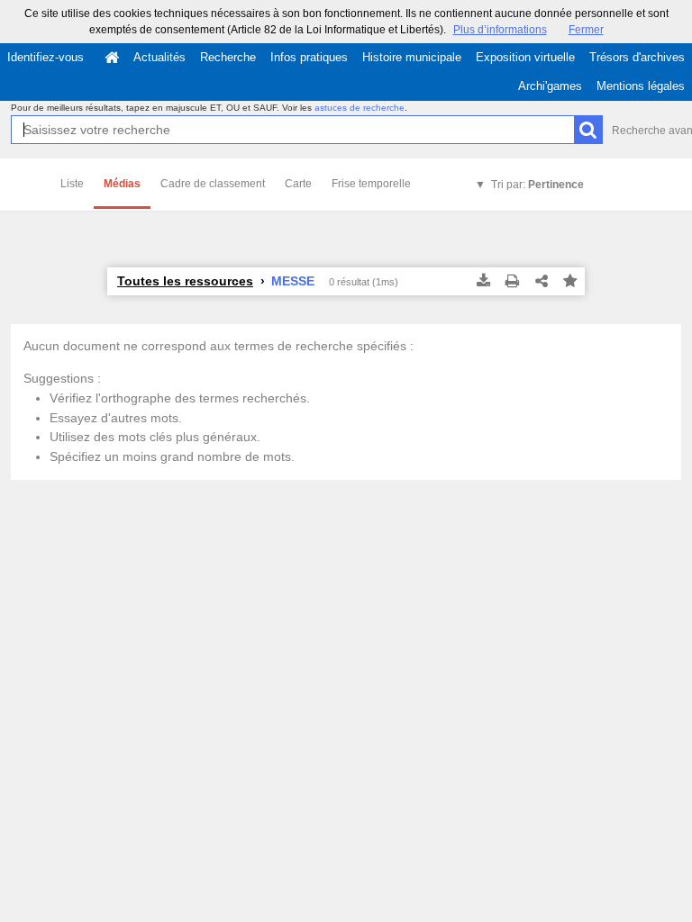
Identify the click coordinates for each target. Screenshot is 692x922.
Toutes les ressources (185, 281)
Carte (298, 183)
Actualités (159, 57)
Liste (72, 183)
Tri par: (537, 184)
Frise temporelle (371, 183)
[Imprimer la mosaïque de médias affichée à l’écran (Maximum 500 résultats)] (512, 281)
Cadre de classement (212, 183)
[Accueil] (111, 57)
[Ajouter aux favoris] (570, 281)
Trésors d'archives (637, 57)
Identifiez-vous (45, 57)
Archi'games (550, 86)
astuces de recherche (359, 108)
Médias (122, 183)
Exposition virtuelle (525, 57)
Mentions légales (640, 86)
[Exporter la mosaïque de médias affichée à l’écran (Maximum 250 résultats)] (483, 281)
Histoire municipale (411, 57)
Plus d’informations (500, 29)
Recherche (228, 57)
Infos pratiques (309, 57)
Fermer (586, 29)
